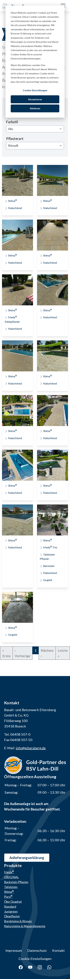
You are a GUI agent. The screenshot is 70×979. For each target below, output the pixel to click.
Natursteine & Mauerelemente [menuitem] (24, 926)
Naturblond (15, 208)
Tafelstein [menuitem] (11, 887)
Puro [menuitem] (8, 896)
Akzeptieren (35, 99)
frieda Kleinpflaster (12, 319)
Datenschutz (37, 950)
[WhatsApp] (49, 967)
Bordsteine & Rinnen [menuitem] (18, 921)
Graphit (47, 580)
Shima (12, 200)
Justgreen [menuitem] (11, 911)
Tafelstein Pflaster (47, 556)
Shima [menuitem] (9, 892)
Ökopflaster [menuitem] (12, 916)
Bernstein (48, 565)
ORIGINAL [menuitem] (11, 877)
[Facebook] (20, 967)
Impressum (13, 950)
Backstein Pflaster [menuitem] (16, 882)
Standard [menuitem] (10, 906)
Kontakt (58, 950)
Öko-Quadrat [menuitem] (13, 901)
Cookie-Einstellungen (35, 90)
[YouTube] (30, 967)
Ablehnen (35, 108)
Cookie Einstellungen (35, 959)
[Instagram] (40, 967)
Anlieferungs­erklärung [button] (26, 858)
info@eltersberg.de (31, 748)
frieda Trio (50, 547)
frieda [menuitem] (9, 872)
